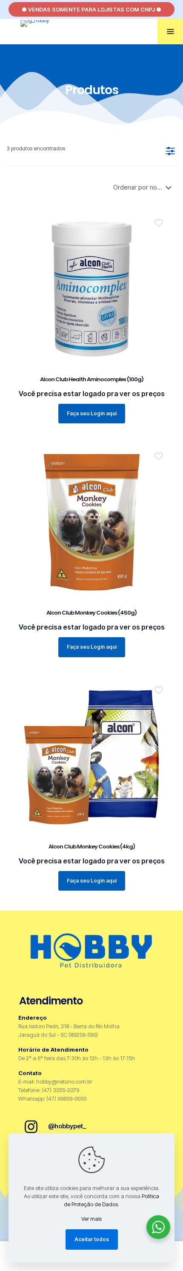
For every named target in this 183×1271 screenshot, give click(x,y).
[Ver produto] (161, 230)
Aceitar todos (91, 1239)
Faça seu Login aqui (92, 413)
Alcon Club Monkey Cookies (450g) (91, 613)
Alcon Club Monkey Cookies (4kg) (92, 847)
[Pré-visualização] (161, 243)
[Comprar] (161, 218)
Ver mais (91, 1218)
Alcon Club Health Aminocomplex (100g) (91, 379)
